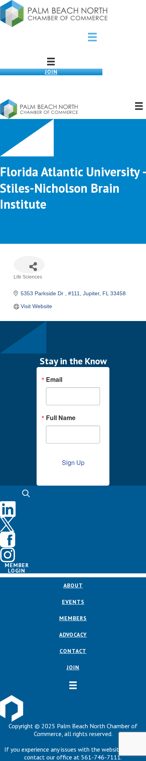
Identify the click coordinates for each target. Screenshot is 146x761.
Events (73, 601)
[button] (73, 87)
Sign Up (73, 462)
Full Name (61, 418)
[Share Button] (29, 264)
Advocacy (73, 634)
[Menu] (92, 37)
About (73, 585)
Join (51, 71)
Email (54, 379)
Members (73, 618)
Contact (73, 651)
